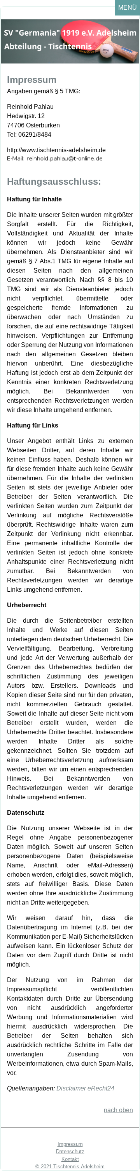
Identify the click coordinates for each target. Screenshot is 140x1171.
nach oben (118, 1110)
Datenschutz (70, 1151)
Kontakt (70, 1159)
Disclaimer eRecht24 (85, 1088)
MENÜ (127, 7)
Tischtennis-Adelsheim (79, 1166)
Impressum (70, 1144)
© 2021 (44, 1166)
